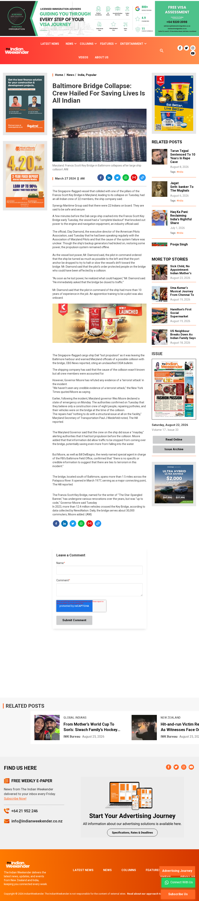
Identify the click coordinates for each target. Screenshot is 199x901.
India (81, 75)
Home (59, 75)
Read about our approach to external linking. (154, 893)
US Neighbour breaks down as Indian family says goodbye (183, 336)
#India (180, 172)
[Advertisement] (25, 274)
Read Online (174, 439)
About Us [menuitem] (101, 57)
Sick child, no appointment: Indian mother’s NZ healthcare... (181, 271)
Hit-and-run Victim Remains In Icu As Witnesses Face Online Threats (93, 727)
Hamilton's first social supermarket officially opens (181, 315)
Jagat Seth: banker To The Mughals (182, 186)
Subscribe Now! (15, 798)
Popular (91, 75)
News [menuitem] (69, 43)
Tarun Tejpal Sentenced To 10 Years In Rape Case (182, 156)
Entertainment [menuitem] (131, 43)
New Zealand (74, 717)
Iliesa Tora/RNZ (172, 736)
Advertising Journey (177, 871)
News (70, 75)
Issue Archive (174, 449)
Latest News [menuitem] (50, 43)
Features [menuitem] (107, 43)
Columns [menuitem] (86, 43)
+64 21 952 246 (24, 811)
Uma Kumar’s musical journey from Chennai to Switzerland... (182, 293)
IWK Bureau (72, 736)
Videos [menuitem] (83, 57)
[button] (101, 178)
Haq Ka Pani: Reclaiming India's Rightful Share (181, 217)
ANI (82, 178)
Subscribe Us (178, 894)
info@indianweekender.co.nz (37, 821)
